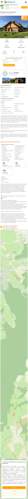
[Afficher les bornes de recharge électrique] (24, 240)
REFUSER (14, 494)
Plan (25, 231)
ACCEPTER (14, 487)
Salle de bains (4, 179)
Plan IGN (24, 232)
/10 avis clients (25, 18)
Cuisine (3, 177)
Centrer (24, 237)
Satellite (24, 234)
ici (23, 483)
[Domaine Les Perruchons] (14, 38)
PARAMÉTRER (14, 491)
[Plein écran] (26, 243)
